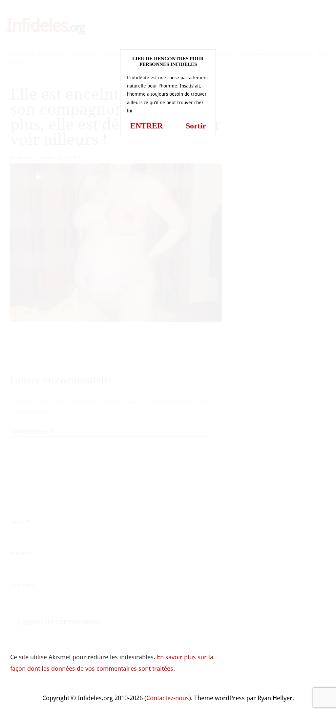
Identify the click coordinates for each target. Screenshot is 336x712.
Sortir (196, 126)
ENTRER (146, 126)
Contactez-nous (167, 698)
